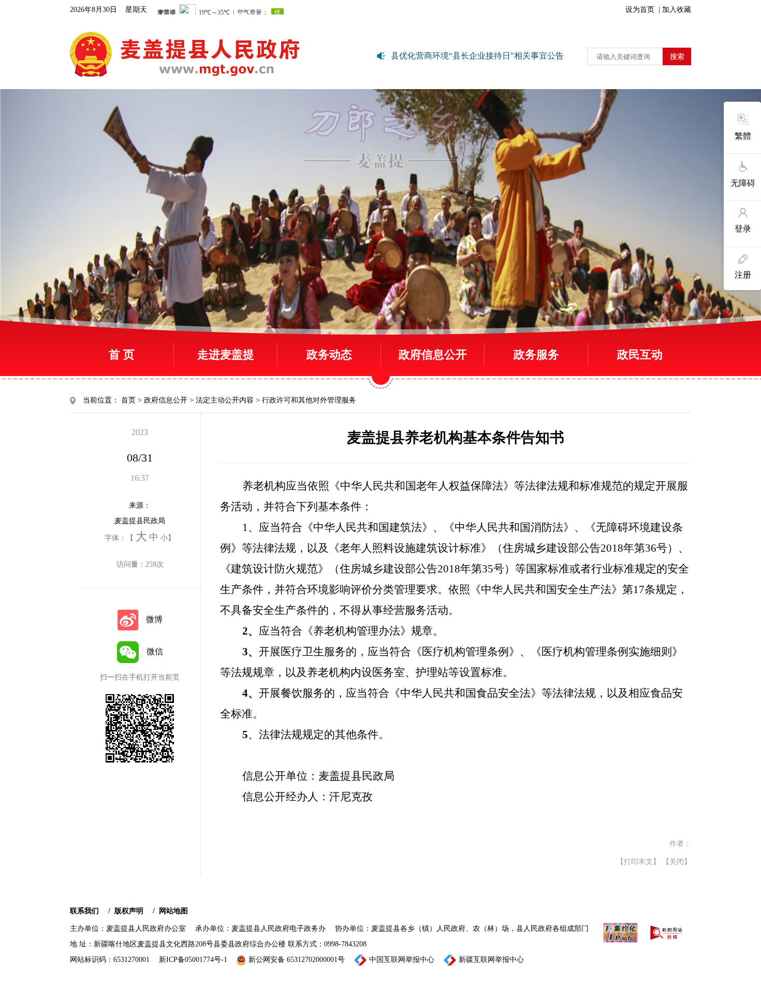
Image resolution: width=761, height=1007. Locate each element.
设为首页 (639, 9)
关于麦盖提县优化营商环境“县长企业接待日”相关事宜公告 (446, 55)
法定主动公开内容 (225, 400)
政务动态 (329, 354)
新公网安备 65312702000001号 (296, 959)
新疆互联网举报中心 (491, 959)
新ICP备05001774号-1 (193, 959)
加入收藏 (676, 9)
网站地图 (173, 911)
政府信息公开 (433, 354)
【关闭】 (676, 862)
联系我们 (84, 911)
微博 (154, 619)
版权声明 (128, 911)
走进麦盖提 (225, 354)
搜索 (677, 57)
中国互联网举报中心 (401, 959)
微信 (155, 651)
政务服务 (536, 354)
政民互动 (640, 354)
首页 (128, 400)
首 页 (122, 354)
